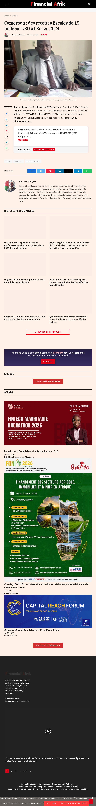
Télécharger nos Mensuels (48, 381)
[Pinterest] (6, 130)
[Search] (89, 4)
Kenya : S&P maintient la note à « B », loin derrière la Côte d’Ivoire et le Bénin (25, 318)
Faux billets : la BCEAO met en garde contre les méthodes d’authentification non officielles (69, 282)
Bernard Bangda (18, 35)
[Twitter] (6, 119)
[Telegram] (6, 142)
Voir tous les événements (48, 645)
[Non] (91, 801)
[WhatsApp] (6, 147)
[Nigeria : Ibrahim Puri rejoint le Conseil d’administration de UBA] (25, 264)
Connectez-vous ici (44, 149)
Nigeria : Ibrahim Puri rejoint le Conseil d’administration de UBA (24, 281)
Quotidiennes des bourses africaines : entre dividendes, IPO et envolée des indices (68, 319)
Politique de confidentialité (74, 804)
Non (54, 804)
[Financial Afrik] (48, 4)
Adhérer (23, 140)
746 (25, 771)
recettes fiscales (33, 161)
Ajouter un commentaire (48, 332)
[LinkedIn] (6, 125)
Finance (44, 35)
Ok (47, 804)
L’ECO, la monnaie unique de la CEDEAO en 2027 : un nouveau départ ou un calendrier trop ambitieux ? (47, 760)
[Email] (6, 136)
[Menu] (7, 4)
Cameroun (18, 161)
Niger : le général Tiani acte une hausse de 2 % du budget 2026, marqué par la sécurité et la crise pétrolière (70, 245)
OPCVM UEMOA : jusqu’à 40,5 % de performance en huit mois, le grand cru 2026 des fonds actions (24, 245)
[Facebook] (6, 113)
